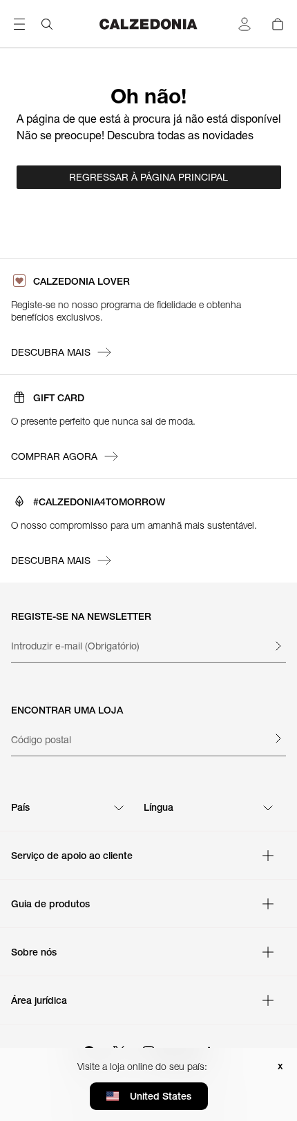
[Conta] (244, 24)
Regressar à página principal (148, 177)
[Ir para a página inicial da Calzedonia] (148, 24)
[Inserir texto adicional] (277, 646)
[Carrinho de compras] (277, 24)
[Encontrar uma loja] (277, 738)
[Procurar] (47, 24)
